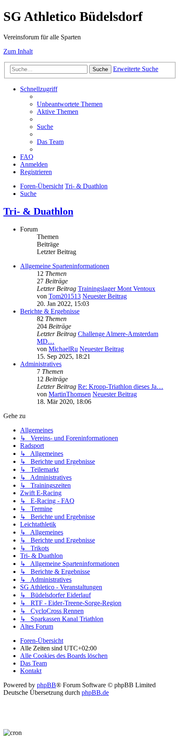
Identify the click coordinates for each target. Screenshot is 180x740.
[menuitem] (70, 104)
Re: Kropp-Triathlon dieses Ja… (120, 386)
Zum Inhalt (18, 51)
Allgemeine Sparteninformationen (64, 266)
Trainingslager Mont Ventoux (116, 288)
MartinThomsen (70, 394)
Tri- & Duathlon (38, 211)
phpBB (46, 685)
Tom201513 (65, 296)
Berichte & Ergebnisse (50, 311)
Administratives (41, 363)
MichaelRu (63, 348)
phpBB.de (95, 692)
